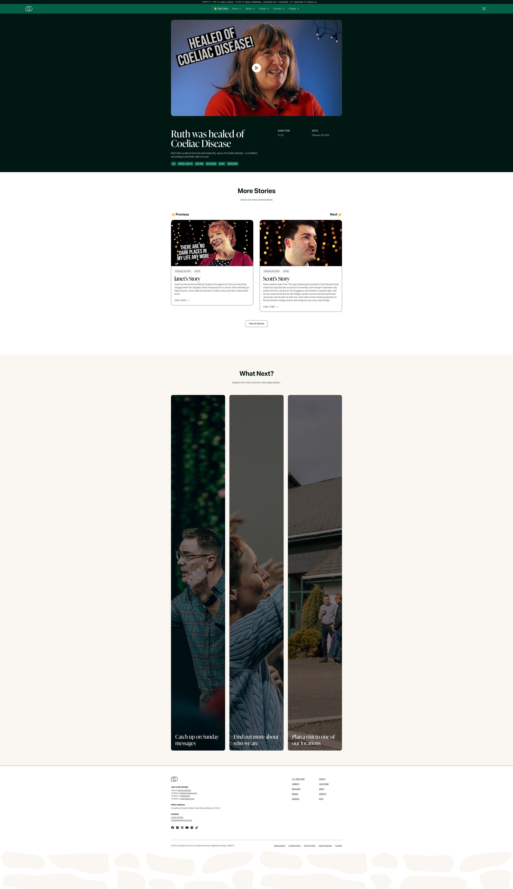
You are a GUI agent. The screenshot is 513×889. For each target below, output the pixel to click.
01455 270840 (177, 817)
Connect (295, 784)
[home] (29, 8)
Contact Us (311, 2)
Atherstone (283, 2)
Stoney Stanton (226, 2)
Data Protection (325, 845)
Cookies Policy (294, 845)
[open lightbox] (256, 68)
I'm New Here (298, 779)
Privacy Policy (310, 845)
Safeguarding (279, 845)
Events (322, 779)
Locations (324, 784)
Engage (295, 794)
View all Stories (256, 323)
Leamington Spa (269, 2)
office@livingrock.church (181, 820)
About (321, 789)
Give (321, 799)
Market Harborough (253, 2)
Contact (323, 794)
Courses (295, 799)
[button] (236, 8)
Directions (298, 2)
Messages (296, 789)
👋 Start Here (221, 8)
